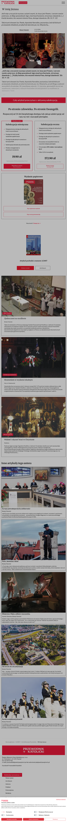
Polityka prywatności (61, 799)
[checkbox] (3, 812)
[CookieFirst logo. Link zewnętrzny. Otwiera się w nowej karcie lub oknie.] (4, 801)
